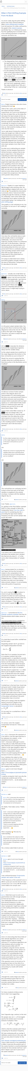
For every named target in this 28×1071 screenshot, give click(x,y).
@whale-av (4, 794)
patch (3, 512)
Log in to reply (22, 99)
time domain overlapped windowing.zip (13, 1040)
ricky (4, 93)
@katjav (3, 769)
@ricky (3, 104)
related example (17, 28)
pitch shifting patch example (15, 24)
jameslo (6, 178)
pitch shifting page (7, 202)
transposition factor (7, 706)
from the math (18, 510)
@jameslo (4, 185)
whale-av (6, 787)
